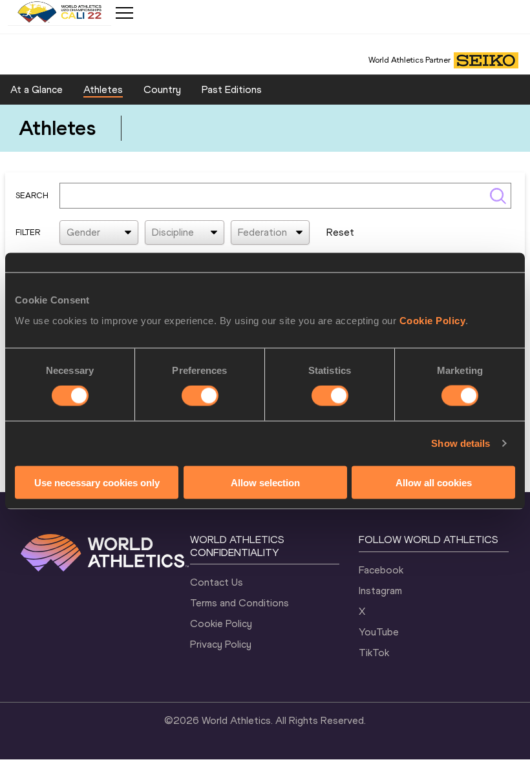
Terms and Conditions (239, 603)
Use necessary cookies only (97, 482)
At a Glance (36, 89)
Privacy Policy (220, 644)
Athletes (103, 89)
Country (162, 89)
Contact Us (216, 582)
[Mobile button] (124, 13)
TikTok (374, 652)
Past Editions (232, 89)
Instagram (380, 590)
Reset (340, 232)
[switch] (200, 396)
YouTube (379, 632)
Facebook (381, 570)
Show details (460, 443)
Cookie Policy (432, 319)
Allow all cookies (434, 482)
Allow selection (265, 482)
